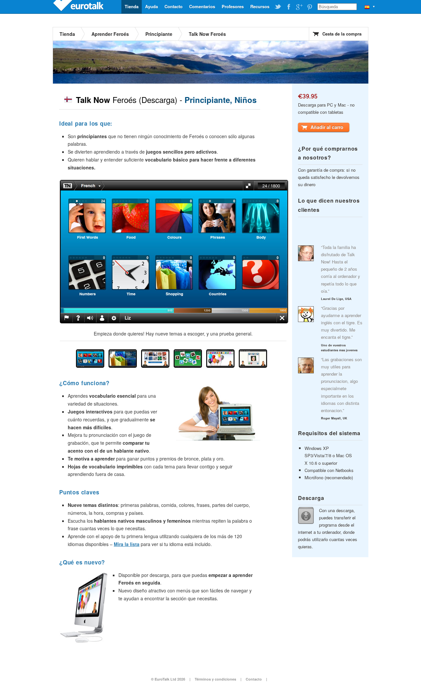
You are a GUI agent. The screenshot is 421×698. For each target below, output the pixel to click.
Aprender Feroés (110, 34)
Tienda (131, 6)
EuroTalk (79, 6)
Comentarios (202, 6)
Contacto (173, 6)
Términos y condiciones (215, 679)
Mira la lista (126, 544)
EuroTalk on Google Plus (299, 7)
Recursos (259, 6)
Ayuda (151, 6)
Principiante (158, 34)
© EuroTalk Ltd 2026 (168, 679)
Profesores (233, 6)
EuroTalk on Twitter (278, 7)
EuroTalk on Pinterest (309, 7)
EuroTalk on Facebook (288, 7)
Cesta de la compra (341, 34)
